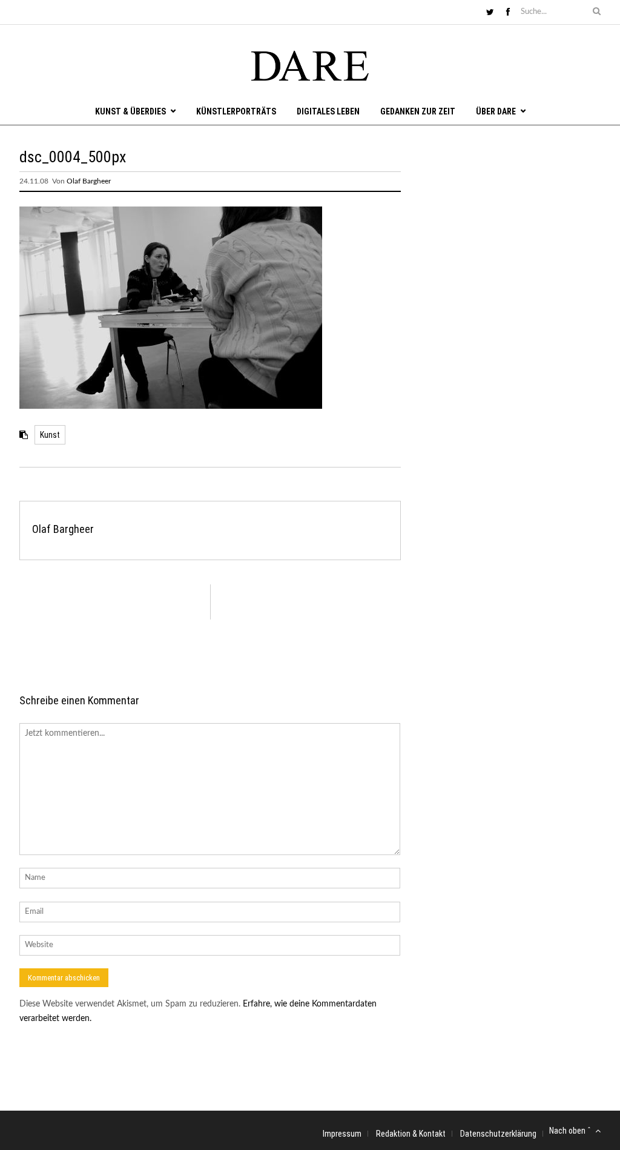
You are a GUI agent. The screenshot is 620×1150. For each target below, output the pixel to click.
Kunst (50, 435)
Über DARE (496, 111)
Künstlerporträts (236, 111)
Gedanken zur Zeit (417, 111)
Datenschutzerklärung (498, 1133)
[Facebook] (508, 12)
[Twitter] (490, 12)
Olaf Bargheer (89, 181)
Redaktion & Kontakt (411, 1133)
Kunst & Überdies (130, 111)
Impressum (342, 1133)
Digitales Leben (328, 111)
